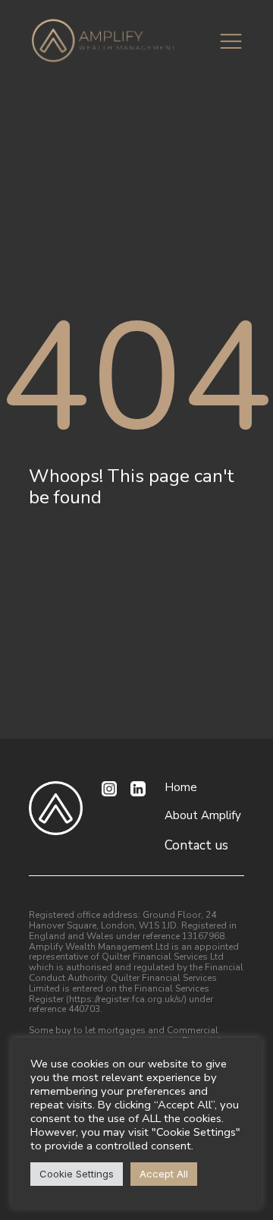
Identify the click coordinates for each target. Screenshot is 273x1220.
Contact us (196, 845)
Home (181, 787)
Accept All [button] (164, 1174)
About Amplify (203, 815)
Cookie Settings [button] (76, 1174)
